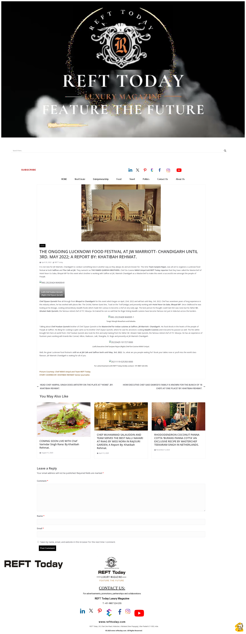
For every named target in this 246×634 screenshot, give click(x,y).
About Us (180, 179)
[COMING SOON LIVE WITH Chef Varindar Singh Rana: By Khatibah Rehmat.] (63, 404)
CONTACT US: (112, 588)
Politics (146, 179)
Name (40, 516)
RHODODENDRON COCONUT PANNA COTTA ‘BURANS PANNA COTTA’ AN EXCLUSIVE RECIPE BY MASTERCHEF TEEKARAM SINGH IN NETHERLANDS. (176, 439)
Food (119, 179)
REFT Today (59, 262)
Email (40, 528)
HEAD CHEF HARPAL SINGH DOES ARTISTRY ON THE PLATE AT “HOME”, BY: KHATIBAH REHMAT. (76, 386)
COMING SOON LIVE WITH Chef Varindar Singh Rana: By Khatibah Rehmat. (59, 444)
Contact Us (162, 179)
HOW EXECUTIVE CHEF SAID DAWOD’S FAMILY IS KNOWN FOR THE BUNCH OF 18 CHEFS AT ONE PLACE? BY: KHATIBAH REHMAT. (162, 386)
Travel (132, 179)
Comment (42, 480)
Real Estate (80, 179)
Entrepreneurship (101, 179)
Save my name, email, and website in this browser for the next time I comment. (77, 542)
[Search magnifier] (225, 150)
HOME (64, 179)
